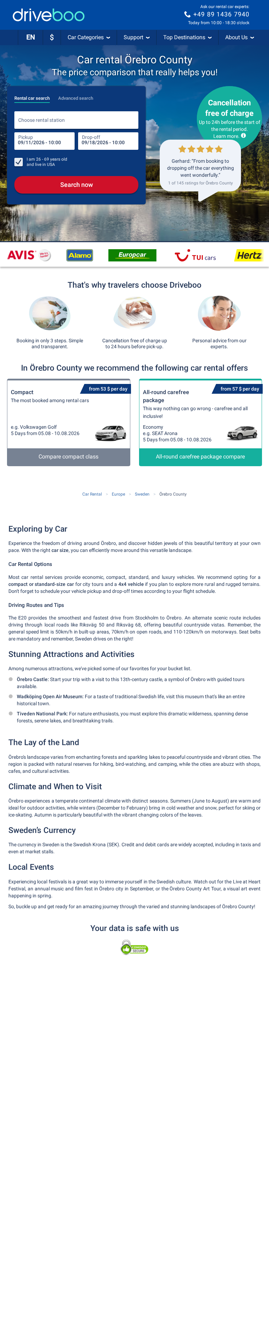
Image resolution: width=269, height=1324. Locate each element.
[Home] (48, 14)
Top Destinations (184, 37)
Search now (76, 184)
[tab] (32, 96)
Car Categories (86, 37)
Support (133, 37)
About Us (236, 37)
